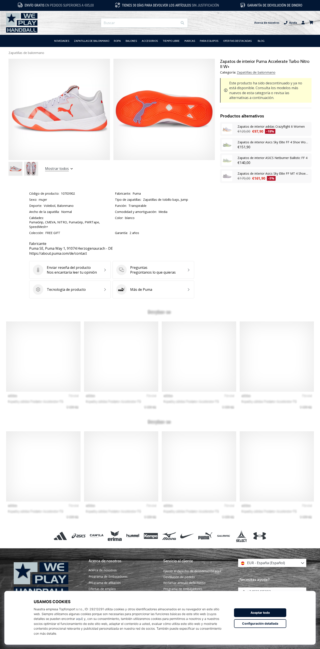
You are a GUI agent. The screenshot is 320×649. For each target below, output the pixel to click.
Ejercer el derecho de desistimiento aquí (192, 571)
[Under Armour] (260, 536)
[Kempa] (151, 536)
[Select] (241, 536)
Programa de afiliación (105, 582)
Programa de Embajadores (108, 576)
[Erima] (115, 536)
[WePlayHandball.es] (48, 579)
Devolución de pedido (179, 577)
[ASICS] (78, 536)
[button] (174, 23)
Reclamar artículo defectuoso (184, 583)
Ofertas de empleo (102, 588)
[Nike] (187, 536)
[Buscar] (182, 23)
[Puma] (205, 536)
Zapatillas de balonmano (26, 53)
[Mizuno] (169, 536)
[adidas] (60, 536)
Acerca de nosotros (266, 22)
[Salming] (223, 536)
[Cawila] (97, 536)
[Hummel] (133, 536)
